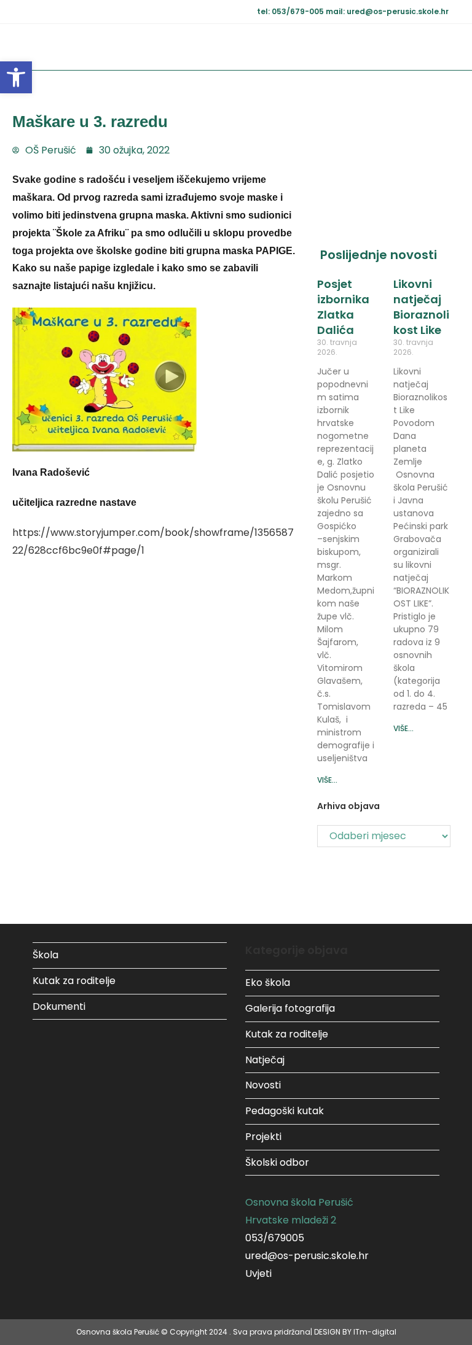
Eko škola (267, 982)
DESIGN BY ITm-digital (355, 1332)
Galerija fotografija (290, 1008)
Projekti (263, 1137)
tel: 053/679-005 (291, 11)
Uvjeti (258, 1273)
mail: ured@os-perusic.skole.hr (387, 11)
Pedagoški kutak (284, 1111)
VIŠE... (327, 780)
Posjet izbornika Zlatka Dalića (343, 307)
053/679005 (274, 1238)
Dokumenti (59, 1006)
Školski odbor (277, 1162)
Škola (45, 955)
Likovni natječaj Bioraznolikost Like (421, 307)
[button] (16, 77)
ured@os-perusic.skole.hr (307, 1256)
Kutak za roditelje (74, 981)
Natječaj (265, 1060)
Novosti (263, 1085)
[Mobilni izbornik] (444, 47)
